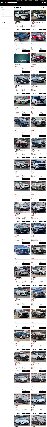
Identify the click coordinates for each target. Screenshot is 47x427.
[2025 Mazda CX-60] (22, 250)
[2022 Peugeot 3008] (38, 292)
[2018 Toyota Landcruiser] (22, 271)
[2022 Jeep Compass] (38, 37)
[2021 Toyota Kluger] (38, 335)
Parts (34, 5)
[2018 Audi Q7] (38, 79)
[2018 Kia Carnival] (22, 228)
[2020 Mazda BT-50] (22, 207)
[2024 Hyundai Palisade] (38, 186)
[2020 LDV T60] (38, 356)
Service (30, 5)
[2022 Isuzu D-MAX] (22, 356)
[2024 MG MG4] (22, 378)
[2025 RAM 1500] (38, 15)
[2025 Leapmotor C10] (22, 58)
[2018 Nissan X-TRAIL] (38, 58)
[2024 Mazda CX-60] (38, 314)
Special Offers (25, 5)
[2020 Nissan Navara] (38, 101)
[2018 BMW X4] (22, 292)
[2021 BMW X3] (38, 143)
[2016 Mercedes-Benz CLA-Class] (22, 101)
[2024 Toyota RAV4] (38, 207)
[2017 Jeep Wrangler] (22, 79)
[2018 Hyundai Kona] (22, 335)
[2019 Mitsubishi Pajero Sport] (38, 250)
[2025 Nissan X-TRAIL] (22, 122)
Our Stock (20, 5)
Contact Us (26, 29)
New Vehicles (15, 5)
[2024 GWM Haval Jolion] (22, 314)
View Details (18, 29)
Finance (41, 5)
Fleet (37, 5)
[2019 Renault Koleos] (22, 15)
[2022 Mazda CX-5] (38, 271)
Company (45, 5)
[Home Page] (3, 3)
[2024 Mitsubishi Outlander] (22, 165)
